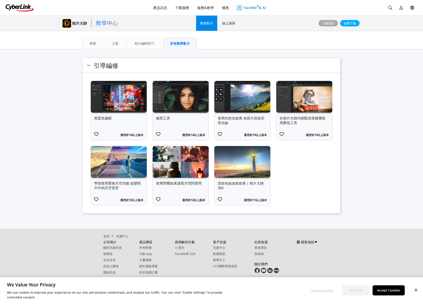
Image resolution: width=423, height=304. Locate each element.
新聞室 (108, 254)
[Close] (416, 290)
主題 (115, 43)
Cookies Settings (322, 290)
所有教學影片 (180, 43)
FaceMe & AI (255, 7)
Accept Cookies (388, 290)
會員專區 (260, 247)
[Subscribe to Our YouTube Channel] (263, 270)
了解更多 (328, 23)
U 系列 (179, 247)
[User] (401, 7)
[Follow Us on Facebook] (257, 270)
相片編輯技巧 (144, 43)
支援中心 (219, 247)
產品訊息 (160, 7)
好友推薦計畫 (148, 272)
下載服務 (182, 7)
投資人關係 (111, 266)
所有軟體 (145, 247)
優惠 (225, 7)
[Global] (412, 7)
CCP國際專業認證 (225, 266)
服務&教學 (205, 7)
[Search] (390, 7)
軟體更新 (219, 254)
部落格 (259, 254)
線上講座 (228, 23)
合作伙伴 (109, 260)
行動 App (145, 254)
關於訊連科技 (112, 247)
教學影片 (206, 23)
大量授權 (145, 260)
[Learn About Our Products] (276, 270)
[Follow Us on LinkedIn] (270, 270)
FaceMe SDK (185, 254)
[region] (211, 290)
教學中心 (219, 260)
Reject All (355, 290)
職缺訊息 (109, 272)
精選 (92, 43)
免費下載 (350, 23)
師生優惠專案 (148, 266)
